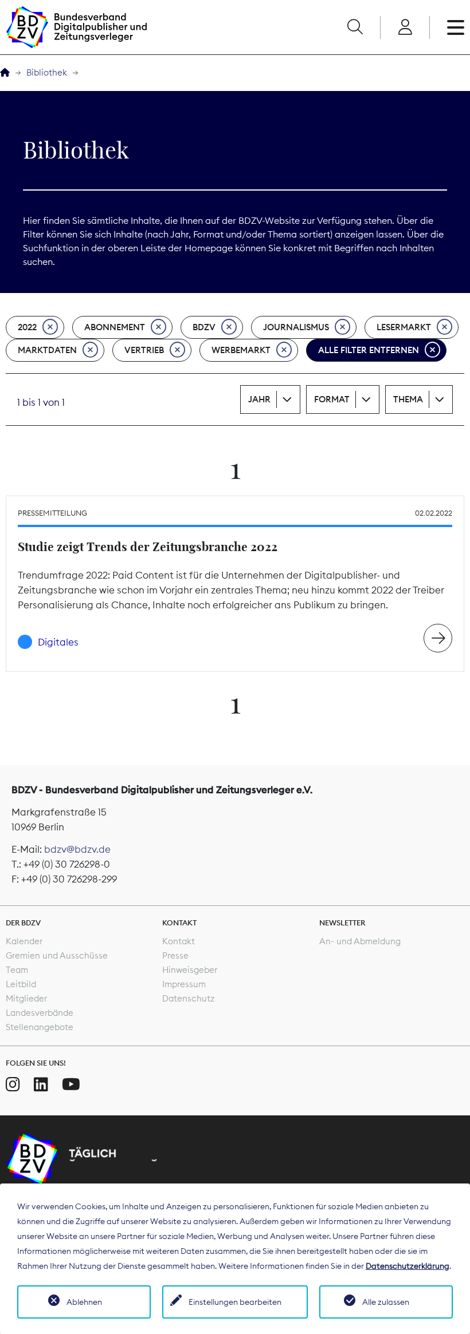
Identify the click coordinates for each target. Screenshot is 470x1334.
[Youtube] (71, 1084)
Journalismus (296, 327)
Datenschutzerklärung (407, 1266)
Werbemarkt (241, 350)
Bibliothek (46, 72)
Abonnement (114, 327)
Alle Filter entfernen (368, 350)
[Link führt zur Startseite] (76, 27)
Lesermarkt (404, 327)
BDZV (204, 327)
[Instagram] (13, 1084)
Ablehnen (84, 1302)
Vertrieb (144, 350)
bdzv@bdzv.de (77, 849)
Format (332, 399)
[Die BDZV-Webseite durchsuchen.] (355, 27)
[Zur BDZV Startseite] (5, 73)
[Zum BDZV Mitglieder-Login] (405, 27)
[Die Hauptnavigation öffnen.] (455, 27)
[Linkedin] (41, 1084)
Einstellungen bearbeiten (235, 1302)
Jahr (259, 399)
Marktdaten (47, 350)
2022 (27, 327)
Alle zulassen (385, 1302)
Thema (408, 399)
